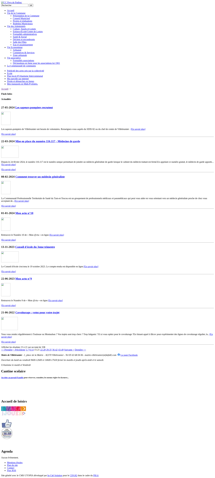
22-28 (43, 350)
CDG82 (73, 475)
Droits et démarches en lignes (20, 81)
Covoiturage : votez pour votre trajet (37, 312)
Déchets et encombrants (24, 39)
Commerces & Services (24, 52)
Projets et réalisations (22, 21)
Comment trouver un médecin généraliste (40, 176)
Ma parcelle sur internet (18, 78)
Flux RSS (11, 470)
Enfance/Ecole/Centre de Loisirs (28, 31)
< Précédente (19, 350)
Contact (10, 468)
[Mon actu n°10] (5, 230)
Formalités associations (23, 60)
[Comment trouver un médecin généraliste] (6, 193)
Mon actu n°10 (24, 213)
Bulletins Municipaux (23, 23)
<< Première (7, 350)
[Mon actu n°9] (5, 295)
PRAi (96, 475)
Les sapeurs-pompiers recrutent (34, 107)
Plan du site (12, 465)
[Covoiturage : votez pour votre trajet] (9, 329)
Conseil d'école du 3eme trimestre (35, 246)
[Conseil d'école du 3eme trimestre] (10, 261)
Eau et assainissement (23, 44)
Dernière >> (80, 350)
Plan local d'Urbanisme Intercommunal (25, 76)
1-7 (27, 350)
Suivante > (69, 350)
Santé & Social (20, 37)
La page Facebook (129, 355)
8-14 (31, 350)
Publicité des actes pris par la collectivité (25, 70)
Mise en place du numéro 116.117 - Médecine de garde (47, 141)
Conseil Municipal (21, 18)
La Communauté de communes (21, 66)
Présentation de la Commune (26, 15)
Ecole (9, 73)
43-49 (61, 350)
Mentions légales (15, 462)
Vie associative (14, 58)
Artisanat (17, 50)
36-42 (55, 350)
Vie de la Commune (16, 13)
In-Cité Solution (54, 475)
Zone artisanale (20, 55)
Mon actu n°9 (23, 278)
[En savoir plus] (138, 129)
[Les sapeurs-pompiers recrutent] (6, 124)
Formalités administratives (25, 34)
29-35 (49, 350)
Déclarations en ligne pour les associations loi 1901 (36, 63)
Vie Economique (15, 47)
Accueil (10, 10)
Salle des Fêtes (19, 42)
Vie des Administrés (16, 26)
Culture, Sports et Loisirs (24, 29)
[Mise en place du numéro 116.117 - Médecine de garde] (10, 157)
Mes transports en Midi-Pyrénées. (22, 84)
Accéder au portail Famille (12, 377)
